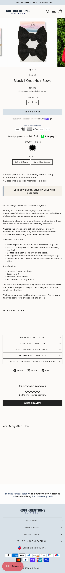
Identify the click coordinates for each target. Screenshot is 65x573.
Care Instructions (32, 337)
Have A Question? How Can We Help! (32, 361)
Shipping (22, 91)
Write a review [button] (32, 403)
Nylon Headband (42, 162)
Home (32, 75)
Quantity (32, 97)
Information (32, 527)
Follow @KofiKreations (32, 541)
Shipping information (32, 355)
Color (32, 142)
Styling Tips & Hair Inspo (32, 349)
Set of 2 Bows (21, 162)
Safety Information (32, 343)
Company (31, 520)
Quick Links (31, 534)
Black (32, 148)
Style (32, 156)
